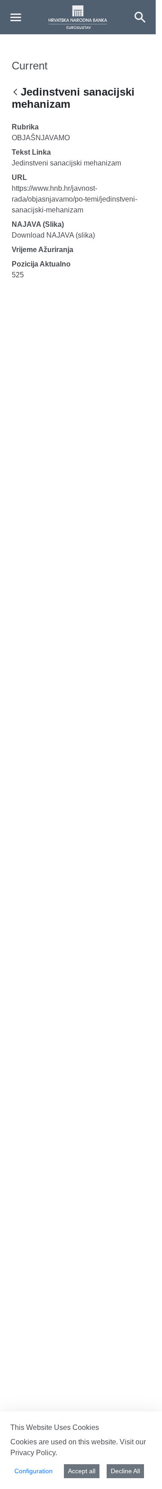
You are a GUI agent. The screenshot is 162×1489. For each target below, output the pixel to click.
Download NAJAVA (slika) (53, 235)
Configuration (33, 1471)
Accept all (81, 1471)
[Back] (15, 93)
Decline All (125, 1471)
